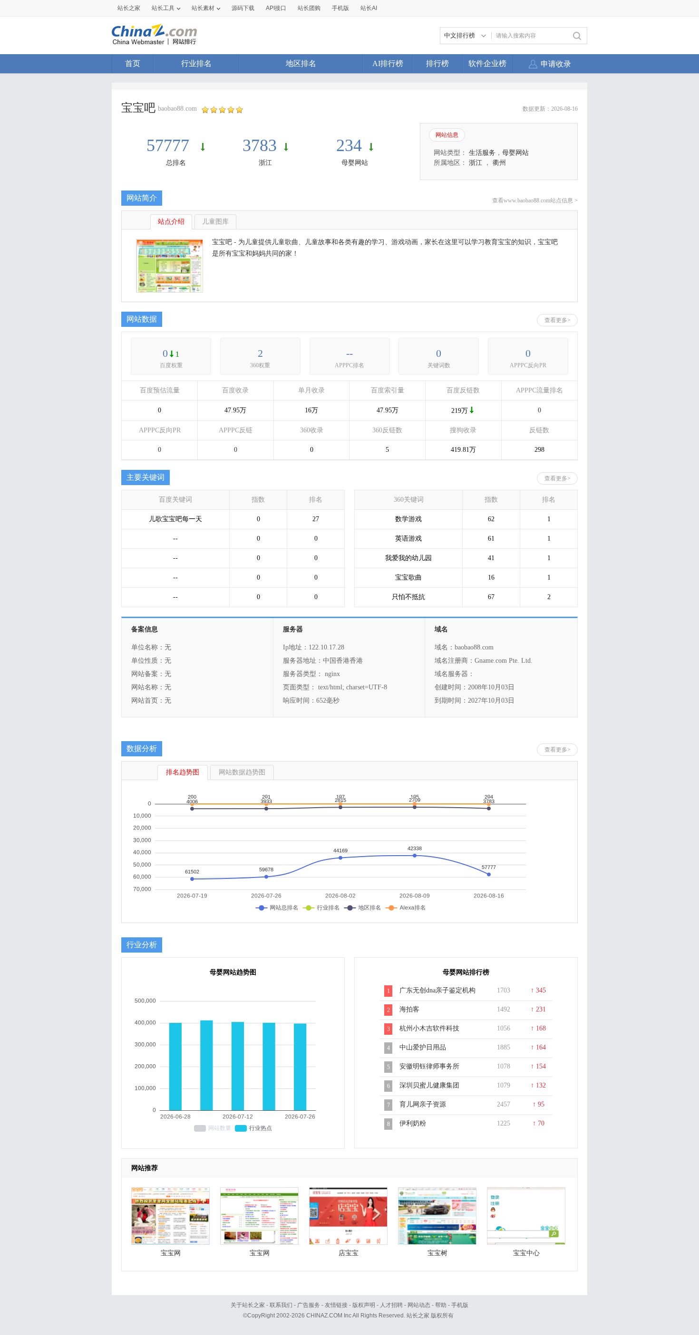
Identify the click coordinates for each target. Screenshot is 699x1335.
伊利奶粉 (412, 1123)
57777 (170, 145)
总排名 (176, 162)
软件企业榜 (487, 63)
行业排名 (196, 63)
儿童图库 (215, 221)
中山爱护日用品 (422, 1047)
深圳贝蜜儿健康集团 (429, 1085)
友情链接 (336, 1305)
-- (349, 353)
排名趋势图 (182, 772)
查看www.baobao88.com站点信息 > (535, 200)
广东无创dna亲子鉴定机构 (437, 990)
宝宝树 (437, 1253)
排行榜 (437, 63)
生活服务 (482, 152)
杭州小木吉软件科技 (429, 1028)
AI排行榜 (387, 63)
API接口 (276, 8)
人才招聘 (391, 1305)
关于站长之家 (248, 1305)
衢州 (499, 162)
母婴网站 (354, 162)
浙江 (265, 162)
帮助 (441, 1305)
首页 (132, 63)
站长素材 (203, 8)
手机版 (459, 1305)
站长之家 (128, 8)
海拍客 (409, 1009)
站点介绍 (171, 221)
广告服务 (308, 1305)
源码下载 (243, 8)
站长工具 (163, 8)
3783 (260, 145)
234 (349, 145)
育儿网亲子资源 (422, 1104)
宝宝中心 (526, 1253)
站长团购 (309, 8)
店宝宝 (349, 1253)
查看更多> (557, 320)
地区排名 (301, 63)
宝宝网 (171, 1253)
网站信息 (447, 135)
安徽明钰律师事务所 (429, 1066)
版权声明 (363, 1305)
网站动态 (419, 1305)
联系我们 (281, 1305)
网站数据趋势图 (242, 772)
